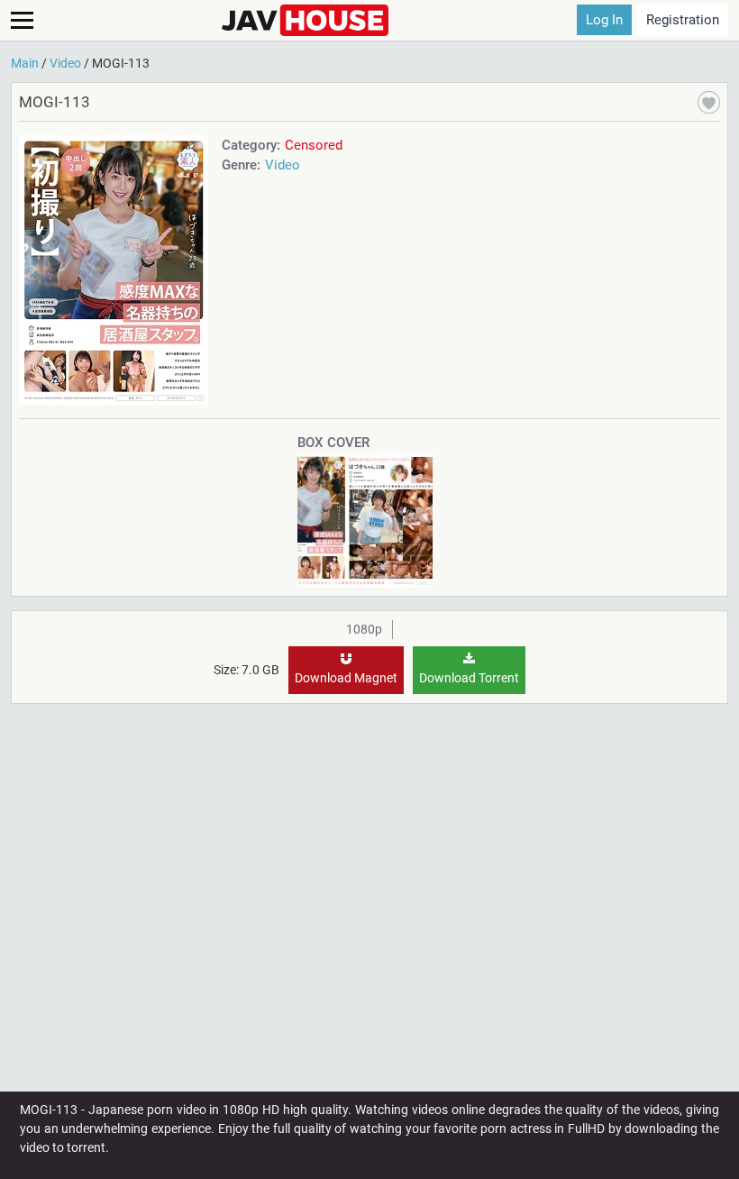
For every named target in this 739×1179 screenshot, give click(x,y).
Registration (682, 20)
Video (282, 165)
